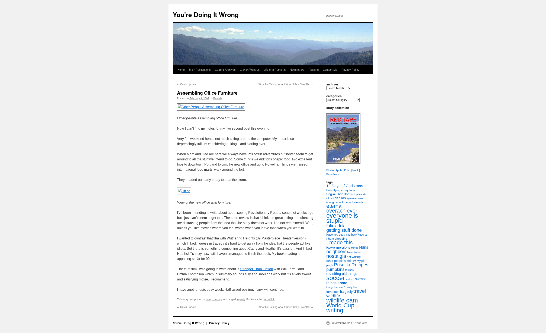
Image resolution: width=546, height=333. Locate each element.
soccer (335, 277)
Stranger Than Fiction (256, 269)
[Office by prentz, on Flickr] (184, 191)
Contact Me (330, 69)
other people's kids (339, 261)
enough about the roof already (344, 202)
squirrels (350, 279)
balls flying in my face (340, 190)
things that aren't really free (341, 287)
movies (355, 247)
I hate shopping (336, 238)
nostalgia (336, 256)
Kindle (330, 170)
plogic (329, 265)
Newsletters (297, 69)
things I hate (336, 283)
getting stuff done (344, 230)
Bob (346, 194)
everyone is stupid (342, 218)
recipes (349, 270)
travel (359, 291)
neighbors (336, 251)
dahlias (340, 198)
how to (363, 234)
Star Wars (360, 279)
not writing (354, 256)
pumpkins (335, 269)
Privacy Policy (350, 69)
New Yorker (354, 252)
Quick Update (186, 84)
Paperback (332, 174)
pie (363, 261)
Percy (357, 261)
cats (364, 194)
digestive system (355, 198)
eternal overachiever (341, 208)
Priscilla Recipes (351, 264)
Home (181, 69)
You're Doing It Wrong (206, 14)
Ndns (363, 247)
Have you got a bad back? (342, 234)
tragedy (241, 299)
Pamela (217, 98)
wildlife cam (342, 300)
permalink (268, 299)
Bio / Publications (200, 69)
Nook (355, 170)
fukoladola (336, 225)
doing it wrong (214, 299)
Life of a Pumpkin (275, 69)
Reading (314, 69)
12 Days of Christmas (344, 186)
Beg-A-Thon (334, 194)
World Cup (340, 305)
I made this (339, 242)
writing (334, 310)
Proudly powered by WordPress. (349, 322)
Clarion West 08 (250, 69)
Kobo (347, 170)
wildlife (333, 295)
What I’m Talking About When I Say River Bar (286, 84)
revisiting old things (341, 274)
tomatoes (332, 291)
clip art (330, 198)
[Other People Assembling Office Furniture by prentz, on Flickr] (211, 107)
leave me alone (338, 247)
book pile (355, 194)
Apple (338, 170)
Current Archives (225, 69)
